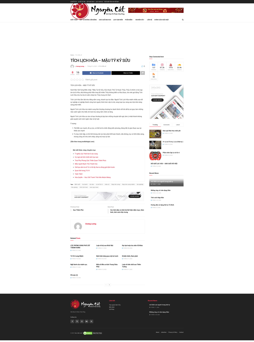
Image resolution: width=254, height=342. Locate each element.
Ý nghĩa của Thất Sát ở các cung (86, 154)
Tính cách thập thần (157, 197)
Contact (181, 332)
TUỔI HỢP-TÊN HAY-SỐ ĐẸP (111, 1)
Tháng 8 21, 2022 (76, 250)
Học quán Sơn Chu (115, 305)
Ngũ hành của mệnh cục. (78, 264)
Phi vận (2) (74, 275)
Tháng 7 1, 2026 (156, 184)
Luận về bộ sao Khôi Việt (104, 245)
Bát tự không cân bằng (88, 20)
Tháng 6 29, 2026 (156, 193)
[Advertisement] (127, 37)
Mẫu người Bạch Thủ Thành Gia (86, 164)
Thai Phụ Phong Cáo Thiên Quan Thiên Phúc (90, 160)
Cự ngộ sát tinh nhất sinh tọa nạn (86, 157)
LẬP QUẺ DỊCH (90, 1)
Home (72, 55)
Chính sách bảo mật (161, 20)
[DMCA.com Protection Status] (93, 333)
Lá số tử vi (99, 184)
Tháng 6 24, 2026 (156, 200)
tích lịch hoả (84, 187)
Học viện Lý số (78, 333)
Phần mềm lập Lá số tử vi (171, 153)
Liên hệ (149, 20)
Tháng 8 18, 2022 (76, 258)
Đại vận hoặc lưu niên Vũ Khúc (132, 245)
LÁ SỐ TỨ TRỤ (81, 1)
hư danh (85, 184)
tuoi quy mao (94, 187)
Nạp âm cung (116, 184)
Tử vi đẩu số (78, 55)
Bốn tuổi (77, 184)
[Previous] (105, 284)
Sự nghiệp (140, 184)
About (157, 332)
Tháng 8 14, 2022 (92, 66)
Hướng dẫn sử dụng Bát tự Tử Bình (162, 205)
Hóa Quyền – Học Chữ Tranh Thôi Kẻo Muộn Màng (93, 177)
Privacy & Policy (172, 332)
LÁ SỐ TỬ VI (73, 1)
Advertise (163, 332)
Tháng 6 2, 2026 (156, 207)
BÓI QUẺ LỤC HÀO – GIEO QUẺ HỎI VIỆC (164, 164)
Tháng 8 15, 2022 (76, 277)
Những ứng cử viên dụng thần (160, 190)
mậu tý (107, 184)
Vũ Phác (111, 309)
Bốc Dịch (111, 307)
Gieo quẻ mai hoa (105, 20)
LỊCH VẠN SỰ (99, 1)
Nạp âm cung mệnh (128, 184)
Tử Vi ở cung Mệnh (76, 256)
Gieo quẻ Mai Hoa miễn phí (171, 131)
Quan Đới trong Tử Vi (82, 171)
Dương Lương (80, 66)
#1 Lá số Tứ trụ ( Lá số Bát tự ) (173, 142)
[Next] (109, 284)
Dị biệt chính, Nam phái (130, 256)
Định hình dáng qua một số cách (107, 256)
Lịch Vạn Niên (118, 20)
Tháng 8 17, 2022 (101, 248)
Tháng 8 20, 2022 (127, 248)
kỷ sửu (92, 184)
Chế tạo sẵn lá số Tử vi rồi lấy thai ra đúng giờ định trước (95, 167)
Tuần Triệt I (79, 174)
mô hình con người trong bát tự (162, 181)
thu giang (74, 187)
